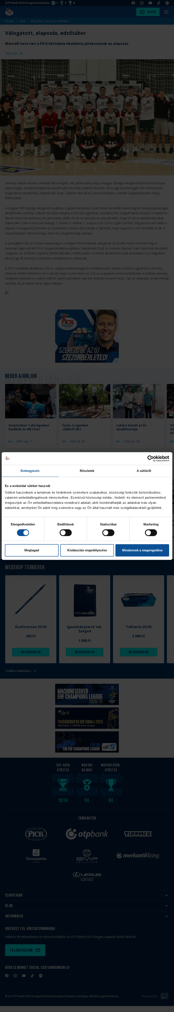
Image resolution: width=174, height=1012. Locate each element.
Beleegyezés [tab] (30, 471)
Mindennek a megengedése (142, 550)
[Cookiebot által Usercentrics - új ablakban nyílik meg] (150, 458)
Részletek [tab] (87, 471)
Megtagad (31, 550)
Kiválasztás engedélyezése (87, 550)
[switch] (66, 532)
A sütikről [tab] (144, 471)
